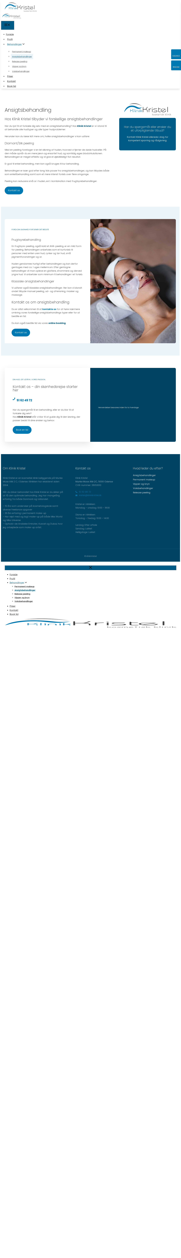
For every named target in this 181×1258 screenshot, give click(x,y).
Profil (10, 39)
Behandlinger (14, 44)
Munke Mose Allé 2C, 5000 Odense (94, 481)
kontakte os (49, 309)
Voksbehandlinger (21, 71)
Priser (10, 76)
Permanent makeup (21, 51)
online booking (57, 323)
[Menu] (7, 25)
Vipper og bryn (19, 66)
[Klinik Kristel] (11, 18)
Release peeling (19, 61)
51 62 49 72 (24, 400)
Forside (10, 34)
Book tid (11, 86)
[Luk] (90, 567)
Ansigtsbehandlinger (22, 56)
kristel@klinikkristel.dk (90, 495)
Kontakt (11, 81)
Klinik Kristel (84, 126)
